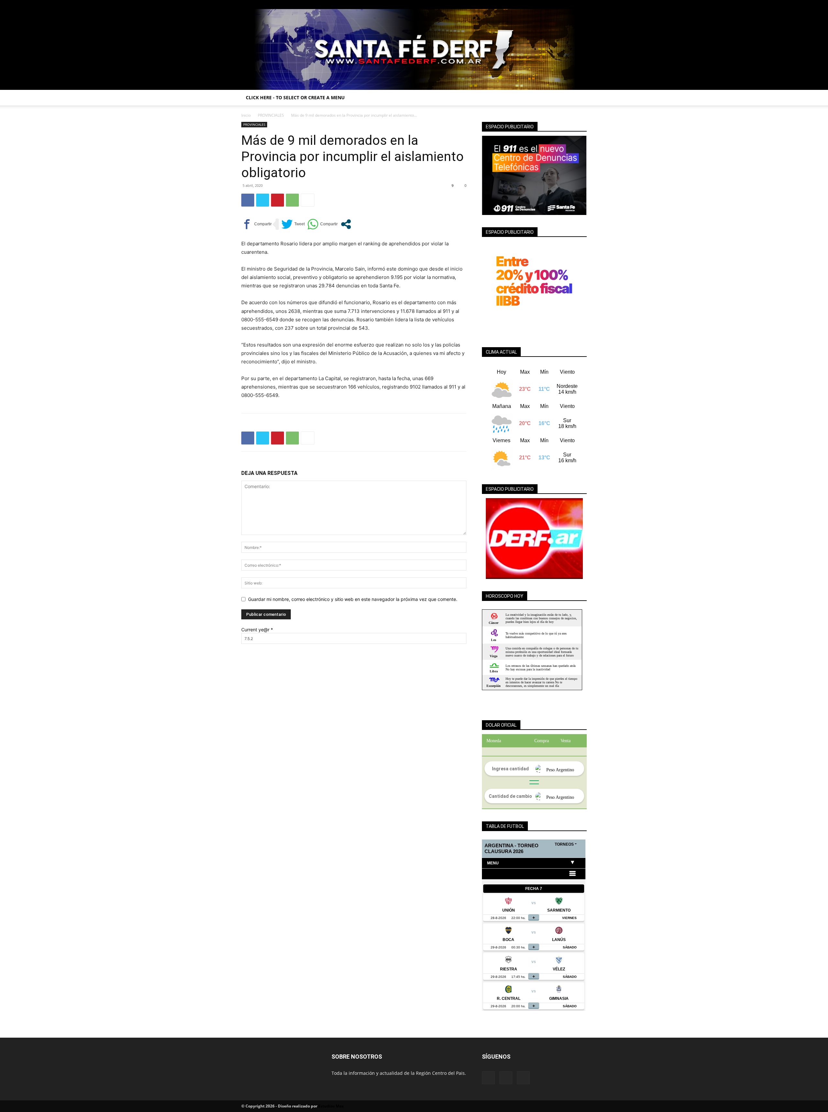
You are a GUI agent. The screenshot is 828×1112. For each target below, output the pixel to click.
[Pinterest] (277, 200)
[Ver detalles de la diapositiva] (534, 538)
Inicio (246, 115)
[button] (579, 98)
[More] (307, 200)
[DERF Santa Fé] (414, 49)
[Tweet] (293, 224)
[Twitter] (582, 4)
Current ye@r (257, 629)
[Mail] (571, 4)
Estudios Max (331, 1106)
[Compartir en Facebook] (256, 224)
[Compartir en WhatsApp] (322, 224)
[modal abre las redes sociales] (346, 224)
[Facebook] (560, 4)
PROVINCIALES (271, 115)
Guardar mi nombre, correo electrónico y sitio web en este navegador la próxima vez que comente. (352, 599)
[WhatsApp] (292, 200)
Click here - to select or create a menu (295, 97)
